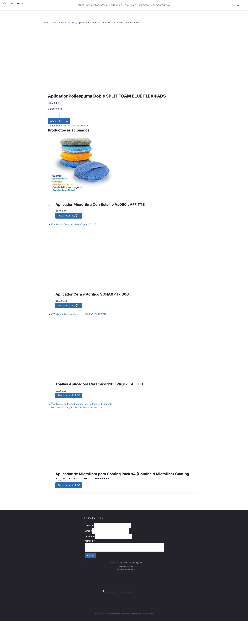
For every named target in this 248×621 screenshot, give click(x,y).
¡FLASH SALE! (130, 5)
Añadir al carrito (59, 121)
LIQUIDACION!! (115, 5)
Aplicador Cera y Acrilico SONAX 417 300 (92, 294)
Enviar (90, 555)
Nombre (89, 525)
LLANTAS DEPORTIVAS (161, 5)
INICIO (89, 5)
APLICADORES (68, 125)
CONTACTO (143, 5)
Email (88, 531)
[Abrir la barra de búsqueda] (234, 5)
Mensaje (90, 541)
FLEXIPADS (83, 125)
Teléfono (90, 536)
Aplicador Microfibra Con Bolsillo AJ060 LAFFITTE (100, 204)
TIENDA (81, 5)
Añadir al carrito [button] (66, 215)
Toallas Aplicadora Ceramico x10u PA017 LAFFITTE (100, 384)
